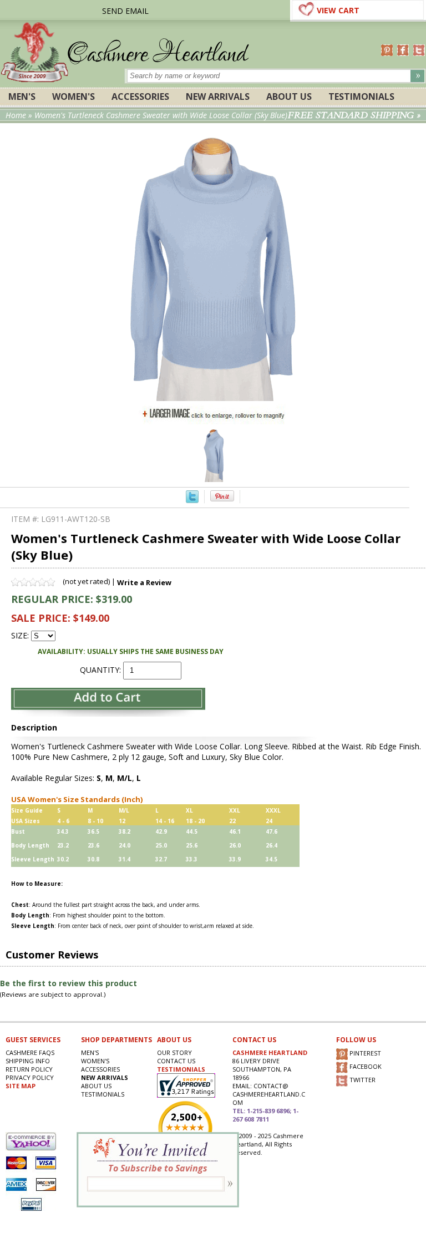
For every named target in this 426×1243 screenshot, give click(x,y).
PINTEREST (364, 1053)
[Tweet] (192, 500)
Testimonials (361, 96)
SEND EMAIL (125, 11)
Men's (22, 96)
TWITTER (362, 1080)
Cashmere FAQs (30, 1052)
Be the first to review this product (68, 983)
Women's (73, 96)
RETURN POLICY (29, 1069)
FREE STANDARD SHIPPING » (354, 115)
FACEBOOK (365, 1067)
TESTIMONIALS (181, 1069)
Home (16, 115)
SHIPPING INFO (28, 1061)
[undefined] (213, 398)
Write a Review (144, 582)
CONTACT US (176, 1061)
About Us (289, 96)
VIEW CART (338, 10)
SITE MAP (21, 1086)
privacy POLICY (30, 1077)
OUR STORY (174, 1052)
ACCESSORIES (140, 96)
